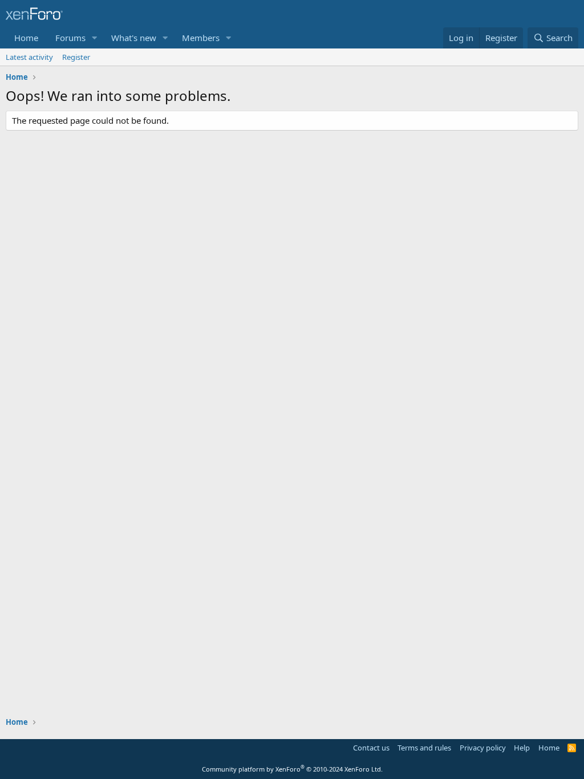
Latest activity (29, 57)
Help (522, 748)
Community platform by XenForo (292, 769)
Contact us (371, 748)
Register (76, 57)
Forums (70, 37)
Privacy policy (483, 748)
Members (201, 37)
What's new (133, 37)
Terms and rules (424, 748)
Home (26, 37)
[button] (95, 37)
